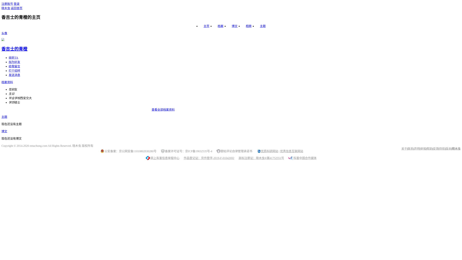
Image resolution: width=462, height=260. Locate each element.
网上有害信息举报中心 (165, 158)
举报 (423, 148)
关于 (404, 148)
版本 (448, 148)
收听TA (13, 57)
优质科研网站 (269, 151)
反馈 (436, 148)
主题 (263, 26)
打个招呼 (14, 70)
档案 (220, 26)
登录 (16, 3)
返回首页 (16, 8)
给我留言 (14, 66)
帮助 (429, 148)
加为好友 (14, 62)
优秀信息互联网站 (291, 151)
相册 (249, 26)
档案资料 (7, 82)
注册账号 (7, 3)
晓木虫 (5, 8)
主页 (206, 26)
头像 (4, 33)
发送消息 (14, 75)
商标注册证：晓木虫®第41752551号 (261, 158)
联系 (410, 148)
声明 (417, 148)
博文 (234, 26)
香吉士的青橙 (14, 49)
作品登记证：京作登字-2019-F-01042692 (209, 158)
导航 (442, 148)
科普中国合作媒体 (305, 158)
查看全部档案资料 (163, 109)
